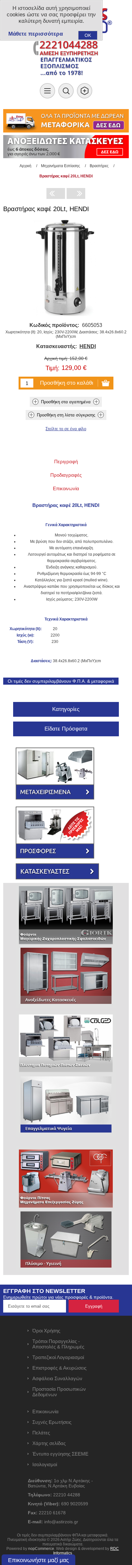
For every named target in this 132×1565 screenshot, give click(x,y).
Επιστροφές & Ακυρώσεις (59, 1368)
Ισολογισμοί (44, 1464)
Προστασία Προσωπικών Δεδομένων (59, 1391)
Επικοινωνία (45, 1411)
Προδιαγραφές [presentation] (66, 475)
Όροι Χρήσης (46, 1330)
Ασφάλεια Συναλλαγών (57, 1378)
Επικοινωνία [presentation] (66, 488)
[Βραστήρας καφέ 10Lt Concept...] (55, 193)
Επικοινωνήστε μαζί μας (38, 1560)
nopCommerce (41, 1548)
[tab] (65, 461)
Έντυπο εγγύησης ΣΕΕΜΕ (60, 1454)
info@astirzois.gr (61, 1521)
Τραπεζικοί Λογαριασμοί (58, 1357)
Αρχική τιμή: (56, 358)
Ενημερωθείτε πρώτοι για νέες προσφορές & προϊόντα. (58, 1297)
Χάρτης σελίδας (49, 1443)
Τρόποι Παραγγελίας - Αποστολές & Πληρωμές (58, 1343)
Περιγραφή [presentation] (66, 461)
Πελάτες (41, 1432)
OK (88, 35)
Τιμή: (52, 368)
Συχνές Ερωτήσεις (51, 1422)
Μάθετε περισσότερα (35, 34)
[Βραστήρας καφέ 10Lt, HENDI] (76, 193)
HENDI (87, 346)
